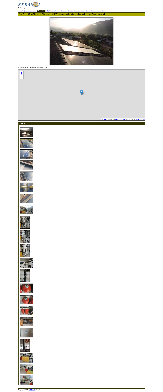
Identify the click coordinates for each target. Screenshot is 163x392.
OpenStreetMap (120, 119)
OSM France (140, 119)
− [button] (21, 77)
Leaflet (104, 119)
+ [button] (21, 73)
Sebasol (32, 390)
